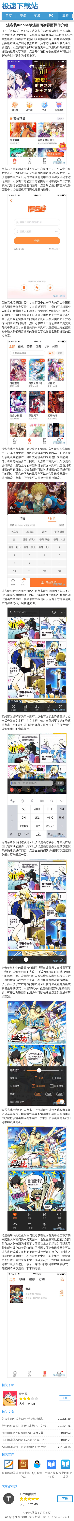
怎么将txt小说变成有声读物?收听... (23, 1418)
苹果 (37, 15)
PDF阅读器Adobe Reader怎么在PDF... (25, 1439)
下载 (65, 1398)
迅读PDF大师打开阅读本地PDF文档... (25, 1425)
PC (51, 15)
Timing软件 (28, 1494)
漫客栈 (23, 1393)
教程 (65, 15)
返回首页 (45, 1512)
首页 (9, 15)
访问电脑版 (30, 1512)
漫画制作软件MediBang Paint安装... (24, 1432)
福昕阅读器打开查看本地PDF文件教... (25, 1447)
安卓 (23, 15)
